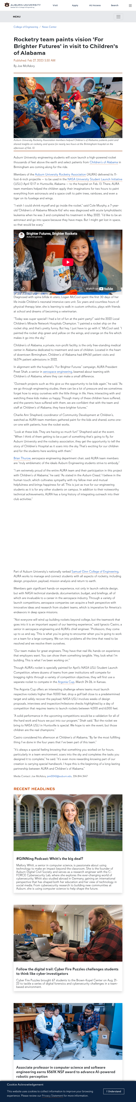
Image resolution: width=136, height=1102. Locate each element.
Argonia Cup (66, 682)
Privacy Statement (52, 1095)
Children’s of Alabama (104, 162)
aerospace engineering (57, 372)
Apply (75, 5)
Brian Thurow (22, 458)
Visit (55, 5)
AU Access (95, 5)
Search (114, 5)
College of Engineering (26, 27)
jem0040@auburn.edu (59, 776)
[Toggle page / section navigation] (118, 16)
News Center (49, 27)
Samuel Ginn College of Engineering (94, 572)
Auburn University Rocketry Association (60, 174)
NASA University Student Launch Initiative (95, 179)
